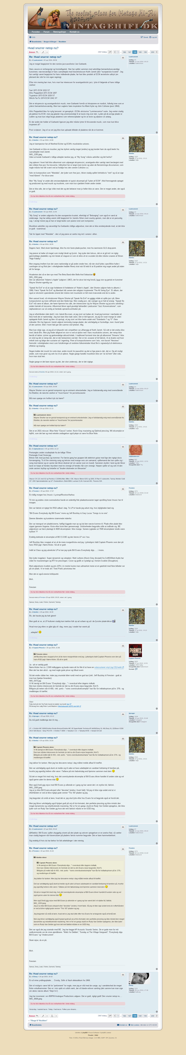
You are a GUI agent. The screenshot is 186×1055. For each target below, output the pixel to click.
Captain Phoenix (135, 658)
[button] (110, 52)
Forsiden (36, 32)
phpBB (85, 1032)
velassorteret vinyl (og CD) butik (107, 667)
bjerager (132, 713)
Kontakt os (74, 32)
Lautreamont (133, 56)
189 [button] (140, 52)
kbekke (131, 153)
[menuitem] (32, 37)
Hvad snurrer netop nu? (43, 48)
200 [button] (152, 52)
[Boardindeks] (93, 17)
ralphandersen (134, 456)
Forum (47, 32)
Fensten (132, 488)
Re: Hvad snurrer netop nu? (45, 57)
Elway (131, 985)
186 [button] (124, 52)
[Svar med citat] (123, 57)
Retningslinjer (59, 32)
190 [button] (145, 52)
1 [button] (118, 52)
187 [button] (129, 52)
